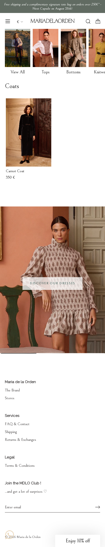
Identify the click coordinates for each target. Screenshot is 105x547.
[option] (52, 279)
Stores (9, 398)
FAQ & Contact (17, 424)
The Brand (12, 390)
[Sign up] (97, 507)
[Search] (88, 22)
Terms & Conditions (20, 465)
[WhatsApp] (9, 534)
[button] (77, 541)
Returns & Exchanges (20, 439)
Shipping (11, 432)
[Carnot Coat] (28, 132)
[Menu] (7, 21)
